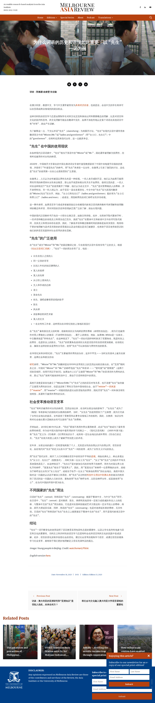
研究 (32, 364)
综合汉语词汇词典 (40, 248)
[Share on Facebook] (75, 84)
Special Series (67, 17)
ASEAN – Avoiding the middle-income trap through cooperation (95, 651)
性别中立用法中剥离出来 (99, 475)
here (48, 555)
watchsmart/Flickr (78, 548)
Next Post (113, 596)
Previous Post (43, 596)
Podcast (91, 17)
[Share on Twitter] (80, 84)
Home (40, 17)
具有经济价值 (82, 105)
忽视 (93, 456)
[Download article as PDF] (69, 84)
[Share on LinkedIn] (86, 84)
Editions (51, 17)
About (80, 17)
